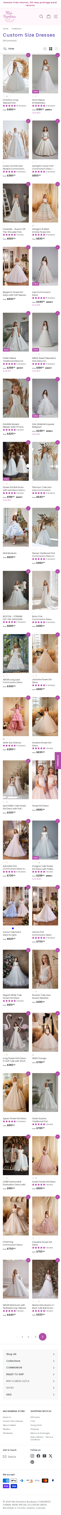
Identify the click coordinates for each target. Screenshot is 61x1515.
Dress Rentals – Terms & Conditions (41, 1438)
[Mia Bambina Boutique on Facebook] (38, 1456)
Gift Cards (35, 1417)
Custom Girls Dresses (13, 1421)
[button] (9, 105)
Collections (16, 28)
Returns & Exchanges (40, 1433)
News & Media (9, 1425)
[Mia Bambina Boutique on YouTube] (44, 1456)
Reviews (6, 1429)
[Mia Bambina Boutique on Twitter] (50, 1456)
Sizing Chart (36, 1425)
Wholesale (7, 1433)
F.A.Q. (32, 1421)
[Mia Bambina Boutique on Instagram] (32, 1456)
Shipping (34, 1429)
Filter (11, 48)
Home (5, 28)
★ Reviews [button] (58, 760)
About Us (7, 1417)
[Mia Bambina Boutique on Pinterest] (32, 1462)
